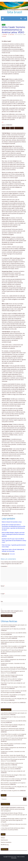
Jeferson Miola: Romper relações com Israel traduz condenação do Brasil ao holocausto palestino (13, 534)
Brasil (4, 24)
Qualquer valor (19, 128)
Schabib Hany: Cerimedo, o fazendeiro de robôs (13, 663)
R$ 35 (12, 128)
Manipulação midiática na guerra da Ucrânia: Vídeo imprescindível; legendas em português (13, 820)
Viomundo (12, 554)
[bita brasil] (14, 2)
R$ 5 (4, 128)
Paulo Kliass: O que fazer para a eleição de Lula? (13, 683)
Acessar (3, 837)
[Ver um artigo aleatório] (25, 18)
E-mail (3, 593)
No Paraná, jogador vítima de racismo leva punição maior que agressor (13, 809)
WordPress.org (4, 844)
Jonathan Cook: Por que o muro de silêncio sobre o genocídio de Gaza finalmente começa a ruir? (14, 540)
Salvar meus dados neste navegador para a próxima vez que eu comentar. (12, 611)
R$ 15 (7, 128)
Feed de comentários (6, 842)
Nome (3, 586)
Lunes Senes (11, 34)
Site (2, 601)
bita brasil (14, 12)
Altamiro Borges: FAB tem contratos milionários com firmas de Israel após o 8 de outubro (14, 814)
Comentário (4, 566)
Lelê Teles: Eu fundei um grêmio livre (10, 702)
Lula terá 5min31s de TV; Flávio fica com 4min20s (13, 629)
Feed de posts (4, 840)
